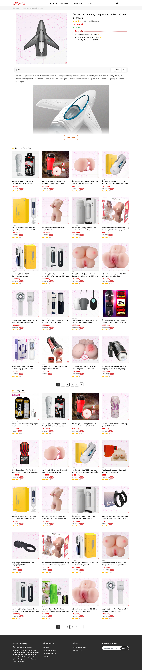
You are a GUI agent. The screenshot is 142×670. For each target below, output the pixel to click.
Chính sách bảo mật (49, 653)
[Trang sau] (81, 384)
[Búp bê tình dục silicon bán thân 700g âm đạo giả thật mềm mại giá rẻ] (115, 210)
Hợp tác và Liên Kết (79, 647)
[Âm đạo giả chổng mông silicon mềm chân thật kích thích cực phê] (85, 164)
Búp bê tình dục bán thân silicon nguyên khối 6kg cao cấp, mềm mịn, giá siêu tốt (54, 230)
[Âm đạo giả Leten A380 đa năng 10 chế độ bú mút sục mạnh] (25, 257)
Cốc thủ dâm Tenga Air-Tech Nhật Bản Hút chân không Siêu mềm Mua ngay (24, 472)
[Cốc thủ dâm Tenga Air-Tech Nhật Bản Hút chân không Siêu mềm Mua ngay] (25, 453)
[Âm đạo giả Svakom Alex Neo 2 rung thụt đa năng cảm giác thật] (55, 303)
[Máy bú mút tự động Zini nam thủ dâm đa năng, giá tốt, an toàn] (25, 349)
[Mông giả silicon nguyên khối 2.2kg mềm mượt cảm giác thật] (115, 257)
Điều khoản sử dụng (49, 650)
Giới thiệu (46, 647)
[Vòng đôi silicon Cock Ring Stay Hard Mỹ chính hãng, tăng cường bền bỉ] (115, 499)
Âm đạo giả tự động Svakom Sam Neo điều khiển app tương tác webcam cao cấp (84, 230)
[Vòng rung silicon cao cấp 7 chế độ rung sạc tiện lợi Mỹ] (25, 545)
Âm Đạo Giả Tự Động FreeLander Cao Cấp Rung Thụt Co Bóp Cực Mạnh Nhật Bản (115, 322)
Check (124, 648)
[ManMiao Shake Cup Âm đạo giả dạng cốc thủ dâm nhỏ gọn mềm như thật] (55, 592)
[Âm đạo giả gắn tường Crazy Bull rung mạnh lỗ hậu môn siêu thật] (55, 164)
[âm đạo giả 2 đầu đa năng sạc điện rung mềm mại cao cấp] (55, 349)
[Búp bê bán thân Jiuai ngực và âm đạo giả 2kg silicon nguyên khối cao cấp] (85, 257)
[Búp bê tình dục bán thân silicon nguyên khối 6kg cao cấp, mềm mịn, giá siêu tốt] (55, 210)
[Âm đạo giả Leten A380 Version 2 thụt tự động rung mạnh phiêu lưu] (25, 210)
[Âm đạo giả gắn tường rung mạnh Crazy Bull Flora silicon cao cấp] (25, 164)
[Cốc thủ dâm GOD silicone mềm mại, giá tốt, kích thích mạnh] (115, 406)
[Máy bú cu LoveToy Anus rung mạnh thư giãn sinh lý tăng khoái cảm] (25, 406)
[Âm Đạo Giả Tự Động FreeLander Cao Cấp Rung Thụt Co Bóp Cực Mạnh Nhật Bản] (115, 303)
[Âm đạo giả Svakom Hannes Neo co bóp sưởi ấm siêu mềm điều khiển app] (55, 257)
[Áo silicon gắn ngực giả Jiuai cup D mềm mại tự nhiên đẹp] (115, 453)
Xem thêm (70, 137)
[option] (41, 38)
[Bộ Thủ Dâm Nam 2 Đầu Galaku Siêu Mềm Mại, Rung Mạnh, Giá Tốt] (85, 303)
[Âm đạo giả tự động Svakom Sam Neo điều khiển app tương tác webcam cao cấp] (85, 210)
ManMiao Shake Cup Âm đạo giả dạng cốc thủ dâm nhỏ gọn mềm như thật (55, 611)
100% (118, 70)
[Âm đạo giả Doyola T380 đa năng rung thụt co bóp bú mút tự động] (115, 349)
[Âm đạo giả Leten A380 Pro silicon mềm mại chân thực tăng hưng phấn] (115, 164)
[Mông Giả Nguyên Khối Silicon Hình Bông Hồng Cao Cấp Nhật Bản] (85, 349)
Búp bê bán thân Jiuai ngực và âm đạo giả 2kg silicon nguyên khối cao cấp (84, 276)
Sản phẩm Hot (77, 650)
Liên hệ (45, 656)
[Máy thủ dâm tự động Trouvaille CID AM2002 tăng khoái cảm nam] (25, 303)
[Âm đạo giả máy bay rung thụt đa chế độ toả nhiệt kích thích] (41, 38)
